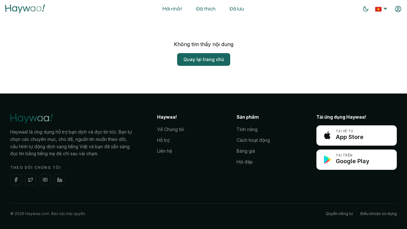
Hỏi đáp (245, 161)
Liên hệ (164, 151)
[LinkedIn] (60, 179)
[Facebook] (16, 179)
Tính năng (247, 129)
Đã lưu (237, 8)
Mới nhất (172, 8)
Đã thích (206, 8)
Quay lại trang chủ (203, 59)
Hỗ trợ (163, 140)
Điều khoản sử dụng (378, 213)
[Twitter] (30, 179)
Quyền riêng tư (339, 213)
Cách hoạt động (253, 140)
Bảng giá (246, 151)
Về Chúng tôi (170, 129)
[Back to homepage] (25, 8)
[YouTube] (45, 179)
